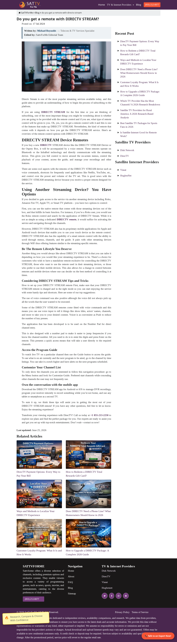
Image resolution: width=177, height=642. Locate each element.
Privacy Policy (122, 612)
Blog (138, 4)
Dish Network (127, 150)
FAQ (70, 582)
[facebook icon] (111, 595)
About (71, 576)
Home (102, 4)
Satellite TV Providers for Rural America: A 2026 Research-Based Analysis (136, 114)
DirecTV (124, 156)
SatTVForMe (27, 12)
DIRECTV (46, 145)
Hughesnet (107, 587)
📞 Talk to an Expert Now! (158, 635)
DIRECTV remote (66, 219)
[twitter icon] (105, 595)
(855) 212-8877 (152, 5)
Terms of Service (140, 612)
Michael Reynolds (46, 30)
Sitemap (72, 593)
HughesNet (125, 175)
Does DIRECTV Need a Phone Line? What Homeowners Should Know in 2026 (139, 73)
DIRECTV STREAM (53, 112)
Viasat (123, 170)
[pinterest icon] (125, 595)
